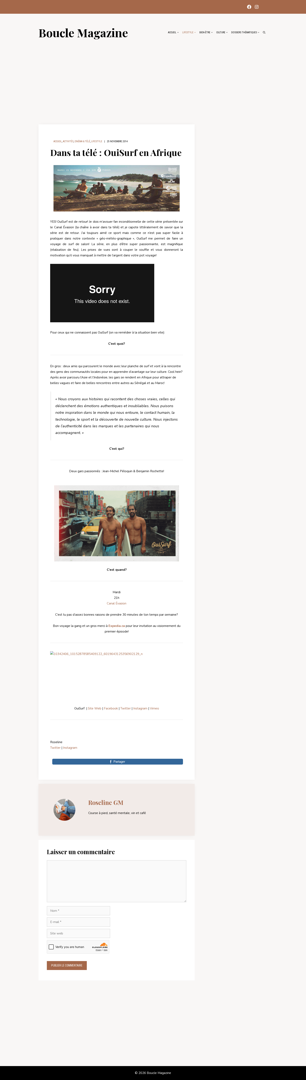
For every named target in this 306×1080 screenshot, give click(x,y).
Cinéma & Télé (82, 141)
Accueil (172, 32)
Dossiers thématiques (244, 32)
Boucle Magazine (83, 32)
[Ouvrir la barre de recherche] (264, 32)
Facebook (111, 708)
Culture (220, 32)
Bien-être (204, 32)
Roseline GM (105, 802)
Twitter (125, 708)
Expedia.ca (116, 626)
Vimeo (154, 708)
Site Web (94, 708)
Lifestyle (187, 32)
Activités (68, 141)
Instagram (140, 708)
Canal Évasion (116, 603)
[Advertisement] (153, 79)
